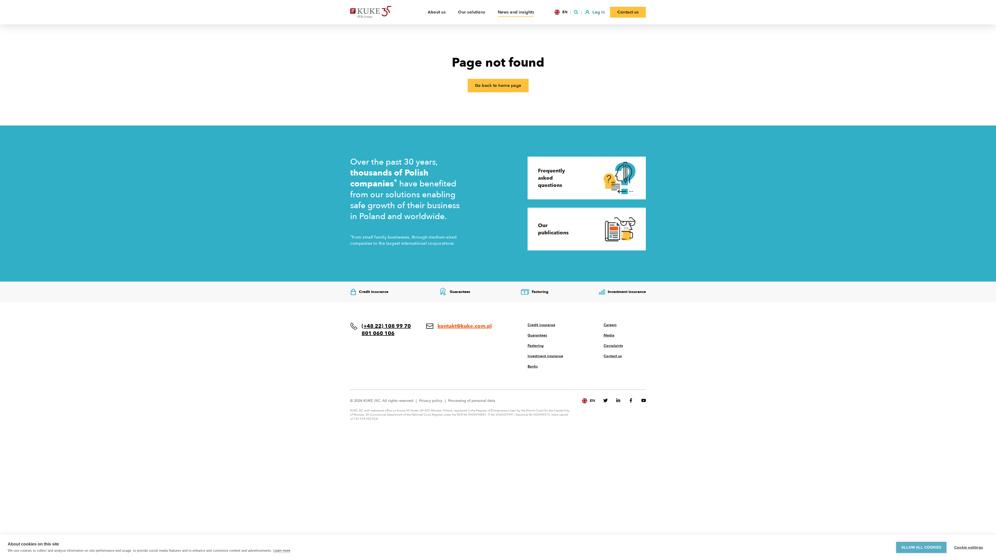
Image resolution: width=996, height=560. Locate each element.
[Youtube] (643, 400)
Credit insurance (541, 325)
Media (609, 335)
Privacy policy (430, 400)
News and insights (516, 12)
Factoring (536, 345)
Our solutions (471, 12)
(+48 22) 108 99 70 (386, 326)
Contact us (613, 356)
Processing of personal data (471, 400)
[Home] (378, 12)
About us (437, 12)
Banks (533, 366)
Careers (610, 325)
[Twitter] (605, 400)
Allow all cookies (921, 547)
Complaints (613, 345)
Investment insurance (545, 356)
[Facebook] (631, 400)
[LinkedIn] (618, 400)
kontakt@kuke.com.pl (465, 326)
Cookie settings (968, 547)
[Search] (576, 12)
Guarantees (537, 335)
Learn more (281, 550)
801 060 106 (378, 333)
